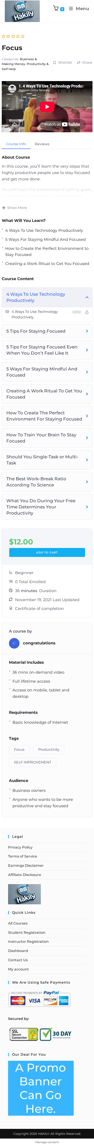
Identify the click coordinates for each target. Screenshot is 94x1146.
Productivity (48, 749)
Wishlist (65, 62)
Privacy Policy (20, 847)
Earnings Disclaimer (26, 865)
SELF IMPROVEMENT (32, 762)
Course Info (16, 144)
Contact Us (18, 960)
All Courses (18, 923)
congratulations (39, 643)
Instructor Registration (28, 941)
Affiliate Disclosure (24, 875)
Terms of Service (22, 856)
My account (18, 969)
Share (87, 62)
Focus (19, 749)
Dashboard (18, 951)
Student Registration (26, 932)
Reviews (42, 144)
